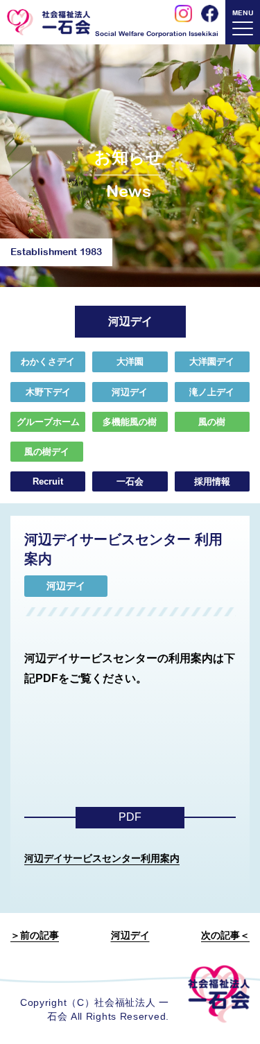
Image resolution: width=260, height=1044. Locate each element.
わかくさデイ (48, 361)
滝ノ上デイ (211, 392)
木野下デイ (48, 392)
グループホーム (48, 422)
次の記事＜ (225, 935)
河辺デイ (130, 392)
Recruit (48, 481)
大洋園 (130, 361)
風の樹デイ (46, 451)
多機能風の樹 (130, 422)
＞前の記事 (34, 935)
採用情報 (212, 481)
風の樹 (211, 422)
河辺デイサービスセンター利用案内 (102, 858)
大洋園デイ (211, 361)
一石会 (130, 481)
